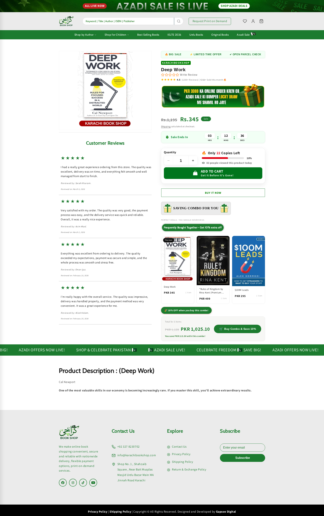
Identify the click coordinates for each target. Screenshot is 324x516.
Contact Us (179, 447)
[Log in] (253, 21)
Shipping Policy (182, 462)
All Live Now (94, 5)
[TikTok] (83, 483)
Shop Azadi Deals (234, 5)
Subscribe (242, 457)
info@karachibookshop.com (136, 455)
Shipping (166, 126)
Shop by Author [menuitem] (84, 34)
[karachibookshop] (66, 21)
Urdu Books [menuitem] (196, 34)
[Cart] (261, 21)
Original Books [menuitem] (220, 34)
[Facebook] (63, 483)
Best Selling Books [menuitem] (148, 34)
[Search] (178, 21)
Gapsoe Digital (226, 512)
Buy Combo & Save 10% (237, 328)
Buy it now (213, 192)
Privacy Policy (181, 454)
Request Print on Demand (210, 21)
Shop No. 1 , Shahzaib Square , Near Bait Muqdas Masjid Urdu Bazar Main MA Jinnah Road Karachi (135, 472)
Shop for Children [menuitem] (115, 34)
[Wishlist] (245, 21)
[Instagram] (73, 483)
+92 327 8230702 (128, 447)
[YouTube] (93, 483)
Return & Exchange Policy (189, 469)
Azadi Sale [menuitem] (243, 34)
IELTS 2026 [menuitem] (174, 34)
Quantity (170, 152)
